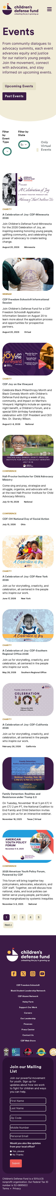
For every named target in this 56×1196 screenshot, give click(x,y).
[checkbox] (45, 146)
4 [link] (30, 917)
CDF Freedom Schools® (28, 985)
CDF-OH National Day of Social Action (25, 519)
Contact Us (28, 1035)
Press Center (28, 1030)
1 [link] (6, 917)
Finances (28, 1024)
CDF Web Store (28, 1041)
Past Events (14, 96)
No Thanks (17, 1154)
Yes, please (18, 1151)
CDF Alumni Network (28, 996)
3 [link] (22, 917)
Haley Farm (28, 1002)
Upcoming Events (19, 86)
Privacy (17, 1188)
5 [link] (38, 917)
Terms (5, 1188)
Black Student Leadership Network (28, 991)
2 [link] (14, 917)
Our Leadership (28, 1019)
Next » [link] (8, 925)
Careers (28, 1013)
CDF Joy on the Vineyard (17, 384)
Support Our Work (28, 1007)
